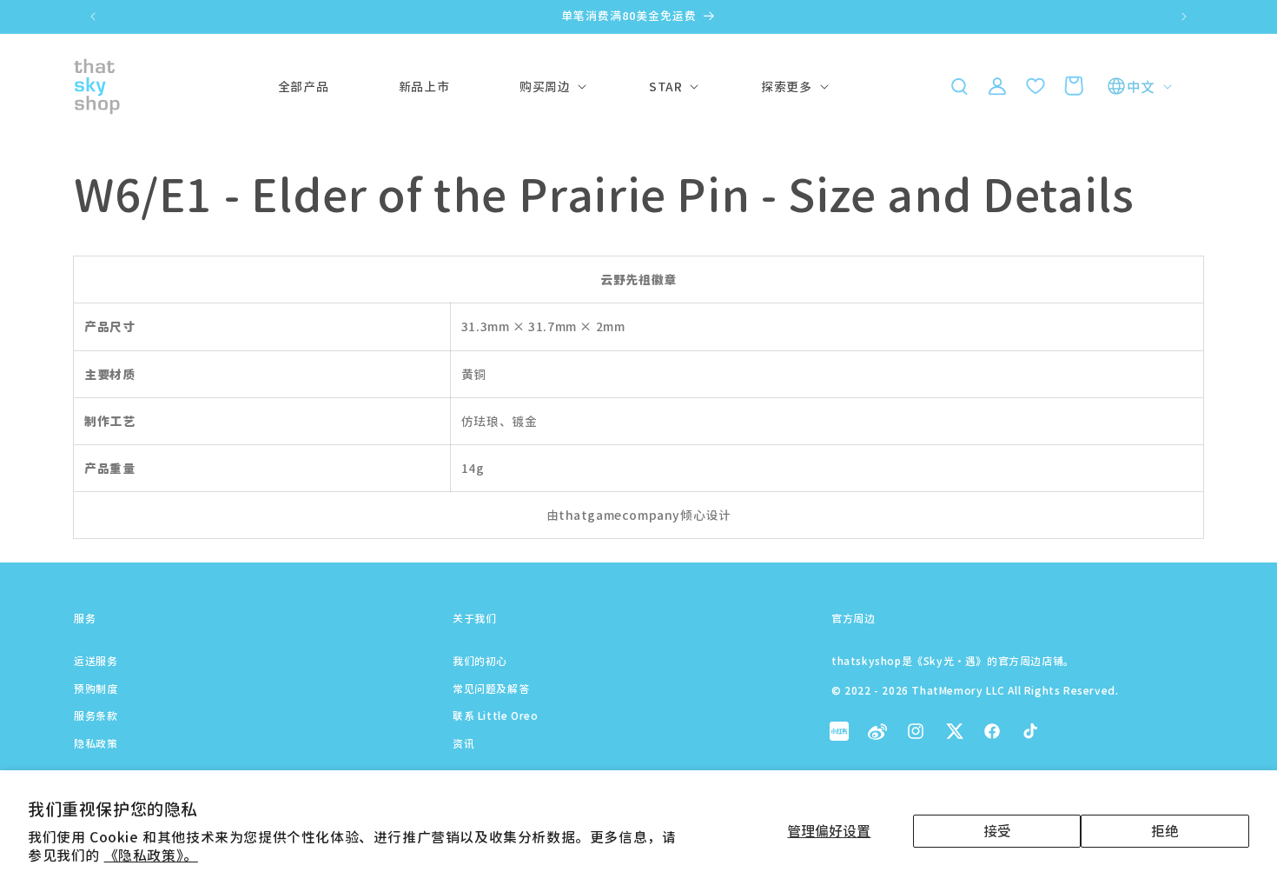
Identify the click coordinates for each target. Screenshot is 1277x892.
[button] (544, 86)
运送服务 (95, 660)
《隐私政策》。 (151, 854)
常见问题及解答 (491, 688)
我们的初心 (480, 660)
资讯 (463, 743)
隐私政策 (95, 743)
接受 (997, 830)
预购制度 (95, 688)
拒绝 (1165, 830)
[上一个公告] (93, 16)
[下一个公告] (1184, 16)
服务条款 (95, 715)
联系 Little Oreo (495, 715)
